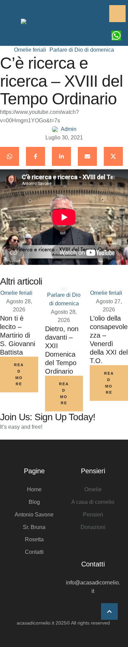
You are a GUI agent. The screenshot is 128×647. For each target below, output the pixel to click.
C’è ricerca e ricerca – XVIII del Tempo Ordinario (61, 81)
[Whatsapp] (116, 35)
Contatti (34, 552)
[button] (109, 611)
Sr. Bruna (34, 527)
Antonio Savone (34, 514)
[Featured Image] (63, 289)
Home (34, 489)
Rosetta (34, 539)
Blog (34, 502)
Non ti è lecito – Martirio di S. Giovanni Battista (17, 335)
